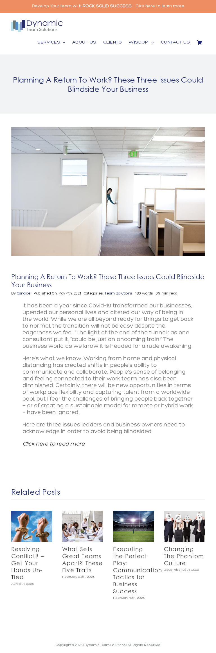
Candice (24, 293)
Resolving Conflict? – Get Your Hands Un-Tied (27, 563)
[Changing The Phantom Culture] (184, 526)
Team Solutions (118, 293)
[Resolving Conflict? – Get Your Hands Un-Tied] (31, 526)
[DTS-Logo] (36, 21)
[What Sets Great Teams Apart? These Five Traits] (82, 526)
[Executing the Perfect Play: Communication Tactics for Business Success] (133, 526)
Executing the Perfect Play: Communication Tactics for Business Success (137, 570)
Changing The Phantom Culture (184, 556)
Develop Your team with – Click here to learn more (108, 6)
